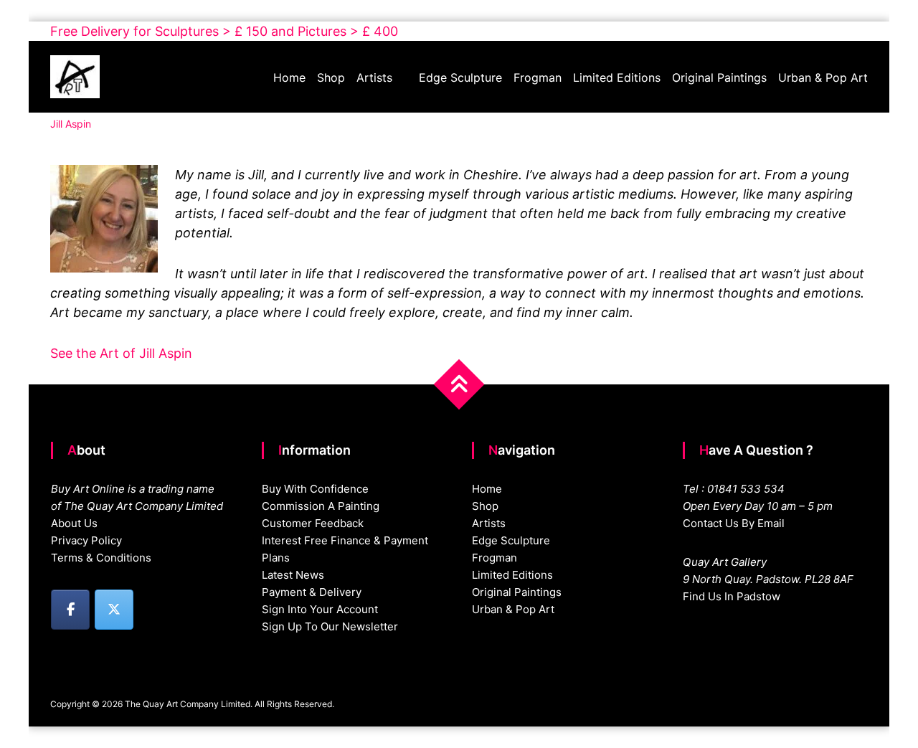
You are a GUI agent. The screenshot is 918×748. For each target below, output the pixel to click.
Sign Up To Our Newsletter (330, 626)
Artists (374, 77)
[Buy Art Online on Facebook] (70, 610)
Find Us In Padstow (731, 596)
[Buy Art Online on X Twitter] (114, 610)
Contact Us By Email (734, 523)
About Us (74, 523)
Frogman (538, 77)
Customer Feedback (313, 523)
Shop (331, 77)
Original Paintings (719, 77)
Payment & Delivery (311, 592)
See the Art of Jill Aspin (121, 353)
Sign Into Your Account (320, 609)
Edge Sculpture (460, 77)
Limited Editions (617, 77)
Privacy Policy (86, 540)
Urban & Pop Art (823, 77)
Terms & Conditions (101, 557)
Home (289, 77)
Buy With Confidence (315, 489)
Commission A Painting (320, 506)
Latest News (293, 575)
